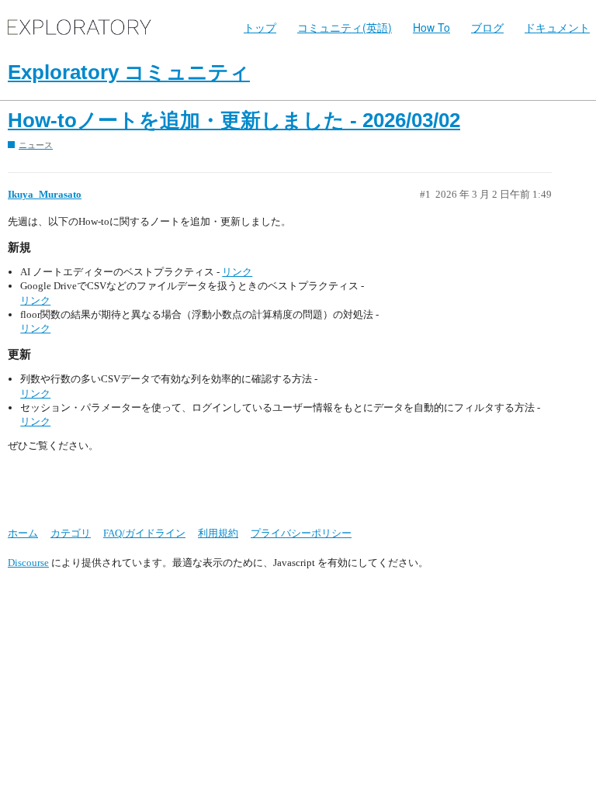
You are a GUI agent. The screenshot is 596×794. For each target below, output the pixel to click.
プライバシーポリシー (301, 533)
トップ (260, 27)
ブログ (487, 27)
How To (431, 27)
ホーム (23, 533)
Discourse (28, 562)
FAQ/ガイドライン (144, 533)
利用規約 (218, 533)
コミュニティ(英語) (344, 27)
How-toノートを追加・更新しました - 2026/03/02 (234, 120)
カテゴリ (70, 533)
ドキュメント (557, 27)
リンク (237, 272)
